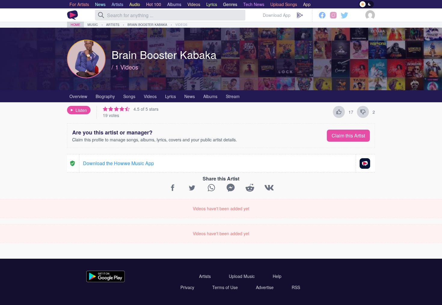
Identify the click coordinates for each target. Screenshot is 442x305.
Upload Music (242, 276)
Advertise (265, 287)
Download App (276, 15)
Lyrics (170, 96)
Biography (105, 96)
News (189, 96)
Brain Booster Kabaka (147, 24)
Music (92, 24)
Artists (112, 24)
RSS (296, 287)
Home (75, 24)
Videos (181, 24)
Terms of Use (225, 287)
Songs (129, 96)
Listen (81, 110)
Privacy (187, 287)
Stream (233, 96)
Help (277, 276)
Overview (78, 96)
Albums (210, 96)
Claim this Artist (348, 135)
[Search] (101, 15)
